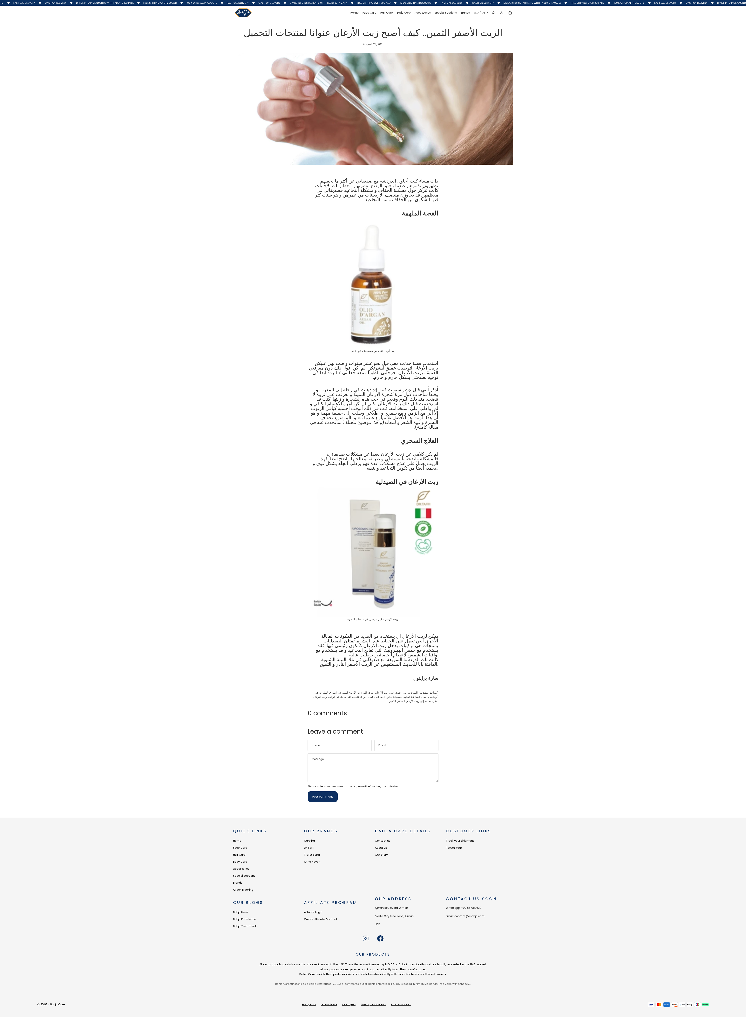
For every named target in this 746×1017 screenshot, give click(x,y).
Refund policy (349, 1004)
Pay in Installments (401, 1004)
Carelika (309, 841)
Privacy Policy (309, 1004)
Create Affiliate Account (320, 919)
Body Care (240, 862)
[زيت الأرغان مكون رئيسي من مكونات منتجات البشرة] (373, 552)
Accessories (241, 869)
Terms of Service (329, 1004)
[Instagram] (366, 938)
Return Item (454, 848)
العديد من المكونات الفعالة (346, 636)
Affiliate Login (313, 912)
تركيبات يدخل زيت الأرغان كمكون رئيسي (374, 645)
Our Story (381, 855)
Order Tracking (243, 890)
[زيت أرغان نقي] (373, 283)
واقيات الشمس (422, 655)
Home (237, 841)
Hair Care (239, 855)
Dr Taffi (309, 848)
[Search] (493, 13)
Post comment (322, 797)
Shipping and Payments (373, 1004)
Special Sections (244, 876)
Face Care (240, 848)
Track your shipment (460, 841)
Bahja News (240, 912)
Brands (237, 883)
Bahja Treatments (245, 926)
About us (381, 848)
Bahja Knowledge (244, 919)
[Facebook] (380, 938)
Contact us (382, 841)
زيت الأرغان (410, 372)
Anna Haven (312, 862)
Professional (312, 855)
